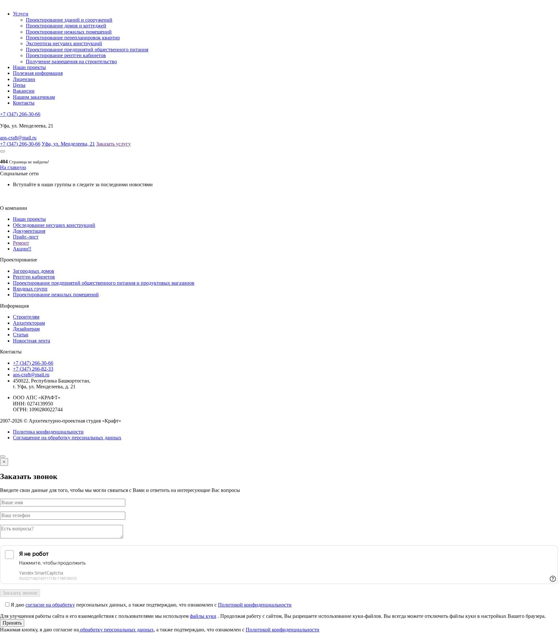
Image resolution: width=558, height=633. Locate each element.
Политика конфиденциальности (48, 431)
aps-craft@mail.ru (18, 137)
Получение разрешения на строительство (71, 61)
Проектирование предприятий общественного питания (87, 49)
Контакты (24, 103)
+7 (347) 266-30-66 (20, 114)
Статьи (20, 334)
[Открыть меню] (2, 151)
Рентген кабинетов (34, 277)
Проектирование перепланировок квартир (73, 37)
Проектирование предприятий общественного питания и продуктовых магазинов (103, 283)
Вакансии (24, 91)
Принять (12, 623)
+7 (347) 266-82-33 (33, 369)
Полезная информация (38, 73)
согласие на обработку (50, 604)
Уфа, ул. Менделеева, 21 (68, 144)
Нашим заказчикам (34, 97)
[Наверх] (2, 456)
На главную (13, 167)
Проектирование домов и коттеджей (66, 25)
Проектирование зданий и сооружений (69, 20)
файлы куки (203, 616)
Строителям (26, 317)
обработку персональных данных (116, 629)
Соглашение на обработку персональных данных (67, 437)
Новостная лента (31, 340)
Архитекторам (29, 323)
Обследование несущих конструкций (54, 225)
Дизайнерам (26, 329)
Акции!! (22, 248)
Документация (29, 231)
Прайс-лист (25, 237)
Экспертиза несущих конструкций (64, 43)
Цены (19, 85)
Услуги (20, 13)
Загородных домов (33, 271)
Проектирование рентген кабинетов (66, 55)
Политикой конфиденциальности (255, 604)
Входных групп (30, 288)
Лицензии (24, 79)
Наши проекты (29, 67)
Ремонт (21, 243)
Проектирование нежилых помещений (69, 32)
